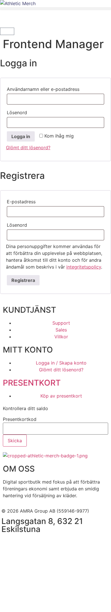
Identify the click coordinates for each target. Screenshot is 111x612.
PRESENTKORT (32, 383)
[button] (55, 8)
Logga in (20, 136)
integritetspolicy (83, 267)
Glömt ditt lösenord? (28, 147)
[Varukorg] (7, 31)
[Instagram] (24, 543)
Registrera (23, 280)
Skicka (15, 440)
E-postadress (37, 200)
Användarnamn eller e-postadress (55, 88)
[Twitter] (40, 543)
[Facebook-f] (8, 543)
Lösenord (33, 111)
